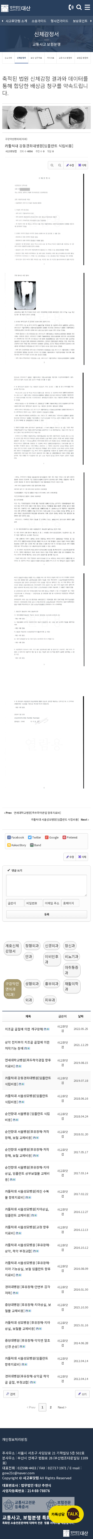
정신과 (70, 945)
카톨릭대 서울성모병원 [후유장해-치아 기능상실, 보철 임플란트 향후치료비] (28, 1268)
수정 (71, 165)
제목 (28, 1016)
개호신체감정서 (12, 948)
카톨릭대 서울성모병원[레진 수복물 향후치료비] (27, 1194)
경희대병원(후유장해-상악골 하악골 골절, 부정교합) (27, 1379)
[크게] (52, 165)
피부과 (50, 1000)
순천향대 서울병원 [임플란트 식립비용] (27, 1116)
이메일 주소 (52, 903)
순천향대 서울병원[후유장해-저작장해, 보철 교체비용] (27, 1134)
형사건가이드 (59, 21)
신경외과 (51, 945)
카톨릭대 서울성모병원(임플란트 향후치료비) (26, 1361)
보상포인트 (80, 21)
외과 (28, 1000)
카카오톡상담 (66, 1514)
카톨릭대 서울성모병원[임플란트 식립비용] (26, 1099)
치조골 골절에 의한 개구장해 (24, 1029)
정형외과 (32, 945)
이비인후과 (51, 959)
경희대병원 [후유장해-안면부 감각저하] (27, 1289)
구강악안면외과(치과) (12, 989)
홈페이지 (68, 903)
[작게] (59, 165)
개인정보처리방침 (14, 1439)
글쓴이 (12, 903)
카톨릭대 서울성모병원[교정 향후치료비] (27, 1230)
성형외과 (32, 983)
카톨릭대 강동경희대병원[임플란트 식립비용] (39, 145)
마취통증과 (71, 970)
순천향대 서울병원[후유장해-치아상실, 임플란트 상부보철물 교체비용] (27, 1173)
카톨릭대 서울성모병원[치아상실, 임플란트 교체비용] (27, 1212)
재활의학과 (71, 986)
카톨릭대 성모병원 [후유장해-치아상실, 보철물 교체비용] (27, 1325)
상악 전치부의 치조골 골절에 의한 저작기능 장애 (27, 1045)
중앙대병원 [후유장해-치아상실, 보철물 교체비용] (28, 1307)
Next (61, 1407)
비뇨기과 (71, 956)
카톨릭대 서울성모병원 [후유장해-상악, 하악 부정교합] (27, 1248)
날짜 (81, 1016)
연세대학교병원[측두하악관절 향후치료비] (28, 1063)
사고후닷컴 (11, 151)
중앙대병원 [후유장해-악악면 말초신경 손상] (27, 1343)
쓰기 (83, 1394)
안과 (28, 956)
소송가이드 (39, 21)
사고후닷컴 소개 (16, 21)
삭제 (83, 165)
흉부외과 (51, 983)
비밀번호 (31, 903)
